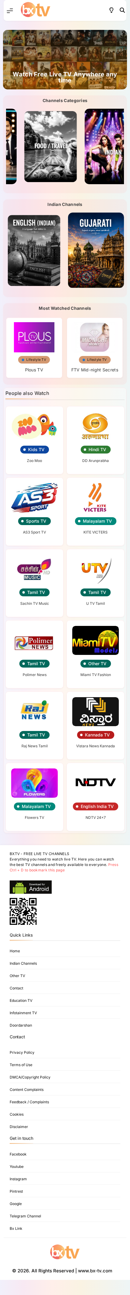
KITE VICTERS (95, 532)
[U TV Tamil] (95, 569)
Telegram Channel (25, 1216)
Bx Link (16, 1228)
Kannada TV (97, 734)
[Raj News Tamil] (34, 711)
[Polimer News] (34, 640)
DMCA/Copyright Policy (30, 1077)
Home (15, 951)
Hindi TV (97, 449)
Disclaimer (19, 1126)
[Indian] (96, 146)
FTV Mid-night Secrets (94, 369)
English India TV (97, 806)
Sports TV (36, 521)
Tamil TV (36, 592)
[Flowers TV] (34, 782)
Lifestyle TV (36, 359)
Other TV (97, 663)
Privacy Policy (22, 1052)
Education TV (21, 1000)
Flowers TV (34, 817)
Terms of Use (21, 1065)
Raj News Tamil (34, 746)
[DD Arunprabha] (95, 426)
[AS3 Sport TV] (34, 497)
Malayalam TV (97, 521)
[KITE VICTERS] (95, 497)
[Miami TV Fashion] (95, 640)
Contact (16, 988)
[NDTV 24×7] (95, 782)
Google (16, 1203)
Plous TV (34, 369)
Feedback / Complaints (29, 1102)
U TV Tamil (95, 603)
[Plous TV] (34, 335)
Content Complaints (27, 1089)
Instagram (18, 1179)
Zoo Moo (34, 460)
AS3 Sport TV (34, 532)
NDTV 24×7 (96, 817)
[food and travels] (34, 146)
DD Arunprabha (95, 460)
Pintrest (16, 1191)
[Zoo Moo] (34, 426)
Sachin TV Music (34, 603)
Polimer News (35, 674)
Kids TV (36, 449)
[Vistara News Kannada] (95, 711)
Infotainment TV (23, 1013)
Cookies (17, 1114)
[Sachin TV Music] (34, 569)
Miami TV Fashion (95, 674)
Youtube (17, 1166)
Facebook (18, 1154)
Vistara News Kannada (95, 746)
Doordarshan (21, 1025)
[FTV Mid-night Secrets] (95, 335)
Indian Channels (23, 963)
